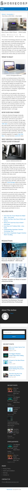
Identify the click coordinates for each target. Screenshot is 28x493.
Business (11, 36)
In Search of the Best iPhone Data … (16, 361)
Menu (2, 9)
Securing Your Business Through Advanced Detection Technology (12, 301)
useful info (18, 136)
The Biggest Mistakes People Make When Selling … (16, 354)
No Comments (20, 36)
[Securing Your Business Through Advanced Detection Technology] (14, 291)
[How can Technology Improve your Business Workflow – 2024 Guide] (14, 250)
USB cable (4, 124)
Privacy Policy (7, 468)
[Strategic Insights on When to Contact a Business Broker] (14, 270)
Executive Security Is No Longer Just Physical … (15, 374)
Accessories (5, 36)
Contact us (6, 475)
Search (14, 336)
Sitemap (5, 473)
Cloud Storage (11, 182)
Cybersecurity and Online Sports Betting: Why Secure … (17, 367)
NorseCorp (9, 489)
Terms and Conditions (9, 470)
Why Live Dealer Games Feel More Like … (17, 348)
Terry (4, 35)
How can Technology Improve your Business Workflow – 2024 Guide (13, 259)
